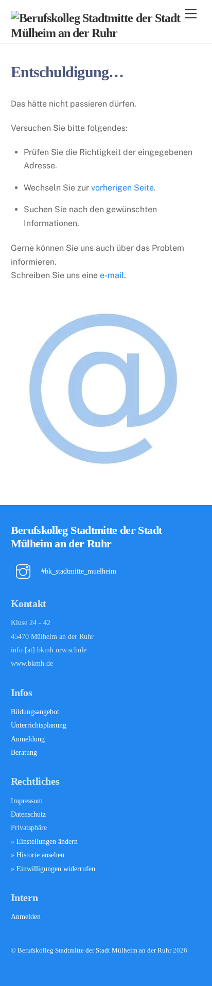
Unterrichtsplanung (38, 725)
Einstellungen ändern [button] (47, 841)
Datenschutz (28, 814)
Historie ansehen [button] (40, 855)
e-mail (112, 275)
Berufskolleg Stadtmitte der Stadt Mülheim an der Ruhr (94, 950)
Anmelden (26, 916)
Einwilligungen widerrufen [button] (55, 868)
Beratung (24, 752)
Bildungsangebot (35, 711)
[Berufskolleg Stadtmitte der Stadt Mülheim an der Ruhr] (104, 33)
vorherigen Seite (122, 188)
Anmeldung (28, 739)
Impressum (27, 801)
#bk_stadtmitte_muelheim (77, 571)
